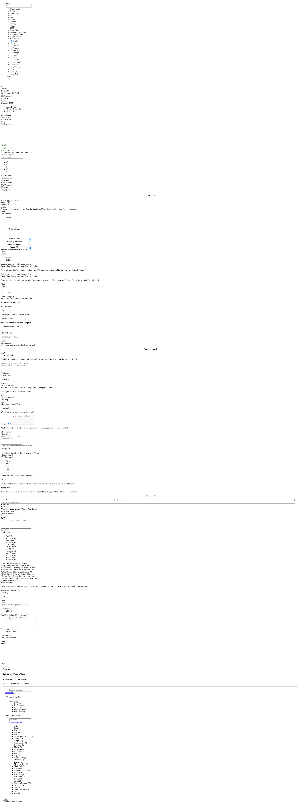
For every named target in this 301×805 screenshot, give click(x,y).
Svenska (16, 60)
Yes (4, 424)
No (10, 424)
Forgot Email (9, 693)
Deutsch (16, 43)
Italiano (15, 50)
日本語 (15, 74)
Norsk (15, 55)
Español (16, 46)
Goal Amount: (6, 609)
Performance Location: (9, 629)
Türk (14, 69)
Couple (28, 453)
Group (36, 453)
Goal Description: (7, 615)
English (15, 41)
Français (16, 48)
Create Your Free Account (12, 802)
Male (5, 453)
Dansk (15, 57)
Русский (16, 64)
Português (16, 53)
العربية (15, 72)
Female (13, 453)
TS (20, 453)
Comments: (5, 528)
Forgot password (15, 722)
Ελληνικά (16, 67)
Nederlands (17, 62)
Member (17, 697)
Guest (9, 697)
